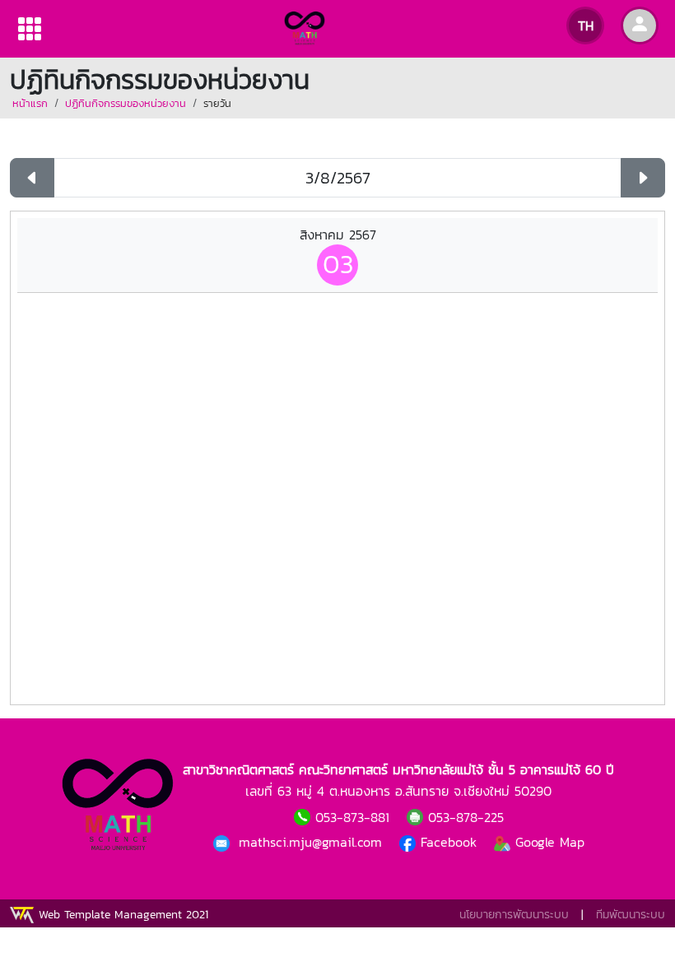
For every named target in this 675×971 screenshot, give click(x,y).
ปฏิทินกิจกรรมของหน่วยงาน (125, 103)
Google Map (547, 842)
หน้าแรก (30, 103)
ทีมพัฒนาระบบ (630, 914)
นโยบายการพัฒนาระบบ (514, 914)
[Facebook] (224, 842)
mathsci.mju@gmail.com (313, 842)
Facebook (449, 842)
